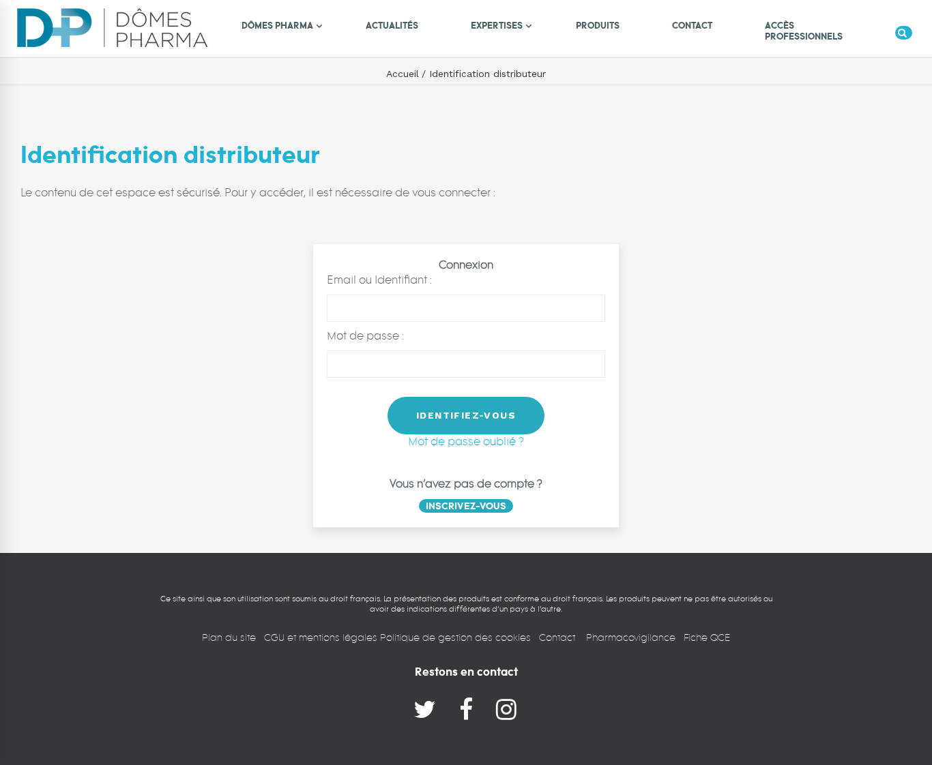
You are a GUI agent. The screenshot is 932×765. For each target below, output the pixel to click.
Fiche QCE (707, 637)
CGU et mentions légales (322, 637)
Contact (558, 637)
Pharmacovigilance (630, 637)
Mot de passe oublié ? (466, 441)
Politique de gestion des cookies (455, 637)
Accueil (402, 73)
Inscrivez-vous (466, 506)
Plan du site (229, 637)
